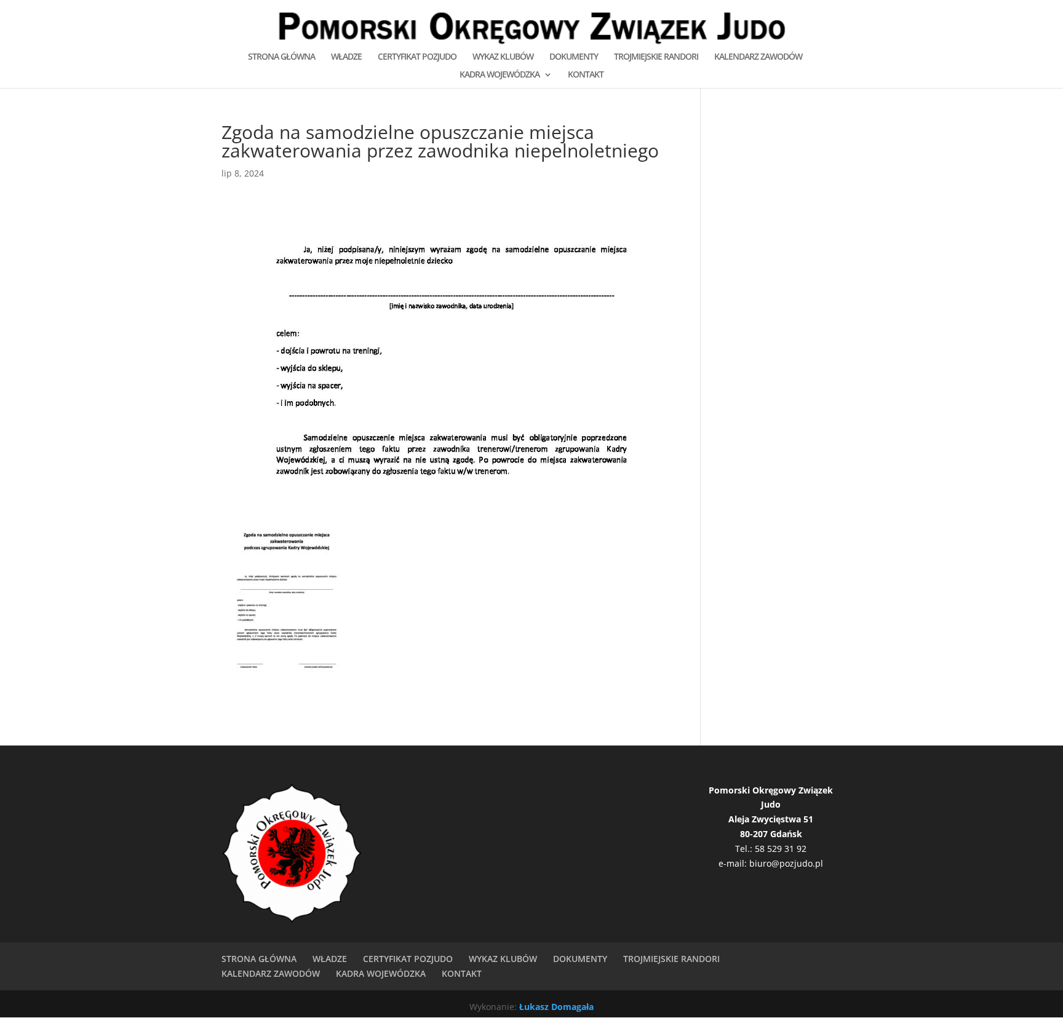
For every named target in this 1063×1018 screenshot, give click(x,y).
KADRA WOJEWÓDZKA (499, 75)
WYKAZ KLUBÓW (502, 57)
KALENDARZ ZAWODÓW (758, 57)
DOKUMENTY (573, 57)
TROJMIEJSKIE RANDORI (656, 57)
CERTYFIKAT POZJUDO (417, 57)
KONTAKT (585, 75)
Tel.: (745, 848)
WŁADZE (346, 57)
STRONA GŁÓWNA (281, 57)
